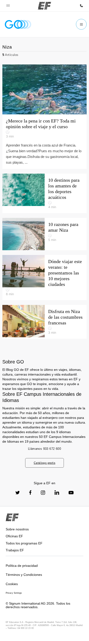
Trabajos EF (15, 550)
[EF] (44, 6)
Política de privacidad (22, 566)
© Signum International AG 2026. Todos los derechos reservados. (38, 605)
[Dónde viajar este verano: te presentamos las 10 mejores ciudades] (44, 277)
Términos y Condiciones (24, 575)
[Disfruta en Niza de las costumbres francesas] (44, 322)
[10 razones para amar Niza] (44, 234)
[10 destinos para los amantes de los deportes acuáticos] (44, 193)
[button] (8, 5)
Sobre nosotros (17, 529)
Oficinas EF (14, 536)
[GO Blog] (18, 24)
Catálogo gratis (44, 463)
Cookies (12, 584)
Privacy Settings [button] (14, 593)
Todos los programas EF (24, 543)
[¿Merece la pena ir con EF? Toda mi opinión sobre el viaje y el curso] (44, 116)
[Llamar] (81, 6)
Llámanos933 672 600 (44, 448)
